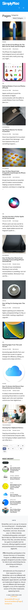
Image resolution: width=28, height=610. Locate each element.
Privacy (16, 599)
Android (6, 168)
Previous (5, 445)
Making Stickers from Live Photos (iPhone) (13, 87)
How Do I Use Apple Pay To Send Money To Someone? (15, 503)
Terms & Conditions (11, 601)
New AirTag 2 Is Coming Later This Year (13, 304)
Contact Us (8, 604)
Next (5, 451)
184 (21, 448)
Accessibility (9, 599)
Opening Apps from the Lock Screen (12, 345)
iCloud (4, 383)
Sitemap (14, 596)
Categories (14, 15)
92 (8, 448)
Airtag (4, 300)
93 (13, 448)
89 (18, 445)
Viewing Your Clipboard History (12, 428)
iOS (3, 83)
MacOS (9, 425)
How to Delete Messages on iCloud (15, 495)
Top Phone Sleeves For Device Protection (12, 130)
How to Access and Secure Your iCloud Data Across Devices (13, 387)
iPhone (4, 42)
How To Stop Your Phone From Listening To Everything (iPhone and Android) (13, 259)
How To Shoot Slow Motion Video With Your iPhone (15, 511)
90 (22, 445)
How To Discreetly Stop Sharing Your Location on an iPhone (15, 470)
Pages (20, 601)
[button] (19, 8)
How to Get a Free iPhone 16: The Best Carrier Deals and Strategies (13, 45)
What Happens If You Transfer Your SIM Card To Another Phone (15, 487)
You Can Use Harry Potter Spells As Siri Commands (13, 217)
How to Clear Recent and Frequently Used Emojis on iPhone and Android (13, 172)
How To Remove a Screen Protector (15, 478)
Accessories (5, 127)
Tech (3, 425)
